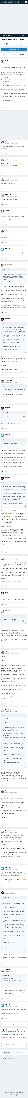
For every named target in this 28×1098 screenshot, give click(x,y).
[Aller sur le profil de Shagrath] (2, 159)
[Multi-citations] (2, 108)
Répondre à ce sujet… (9, 1044)
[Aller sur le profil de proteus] (2, 319)
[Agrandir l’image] (17, 165)
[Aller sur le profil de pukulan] (2, 211)
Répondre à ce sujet (14, 49)
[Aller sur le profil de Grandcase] (2, 265)
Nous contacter (14, 1092)
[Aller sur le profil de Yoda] (2, 593)
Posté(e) (11, 62)
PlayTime (5, 43)
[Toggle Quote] (3, 269)
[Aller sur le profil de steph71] (2, 249)
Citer (6, 108)
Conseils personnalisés (16, 44)
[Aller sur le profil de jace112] (2, 179)
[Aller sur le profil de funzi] (2, 142)
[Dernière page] (26, 55)
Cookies (21, 1092)
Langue (6, 1092)
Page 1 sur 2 (15, 54)
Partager (7, 1052)
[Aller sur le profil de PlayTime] (2, 558)
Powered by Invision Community (14, 1095)
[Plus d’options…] (25, 61)
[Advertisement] (14, 19)
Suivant (22, 54)
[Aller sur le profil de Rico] (2, 61)
